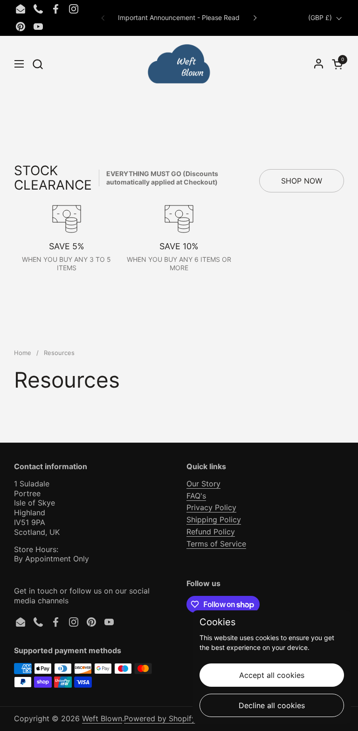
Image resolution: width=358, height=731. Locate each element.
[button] (37, 64)
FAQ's (196, 495)
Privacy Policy (211, 507)
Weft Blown (102, 718)
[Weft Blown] (179, 64)
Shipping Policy (213, 519)
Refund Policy (210, 531)
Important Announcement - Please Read (179, 17)
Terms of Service (216, 543)
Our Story (203, 483)
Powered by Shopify (160, 718)
